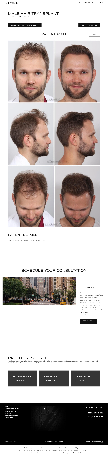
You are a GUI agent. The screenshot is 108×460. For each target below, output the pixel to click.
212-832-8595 (89, 3)
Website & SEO (90, 441)
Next (95, 34)
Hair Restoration (11, 411)
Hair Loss (8, 413)
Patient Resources (11, 415)
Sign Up (81, 380)
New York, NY (95, 413)
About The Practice (12, 409)
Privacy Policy (48, 441)
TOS (56, 441)
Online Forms (20, 380)
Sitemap (61, 441)
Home (6, 407)
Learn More (51, 380)
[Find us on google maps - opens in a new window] (48, 430)
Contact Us (88, 321)
